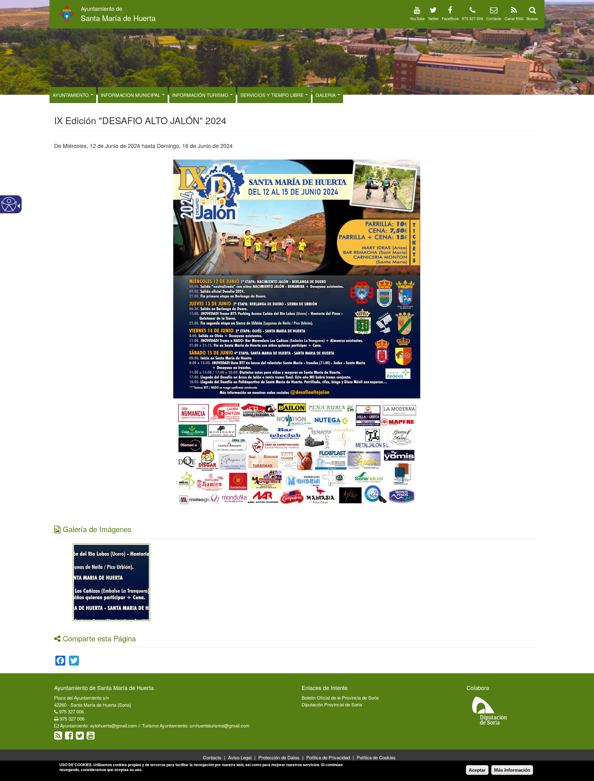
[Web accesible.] (9, 204)
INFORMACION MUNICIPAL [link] (131, 95)
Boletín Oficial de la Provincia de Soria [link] (340, 697)
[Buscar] (532, 11)
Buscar (532, 18)
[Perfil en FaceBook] (450, 11)
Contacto (493, 18)
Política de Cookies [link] (376, 757)
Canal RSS (514, 18)
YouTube (417, 18)
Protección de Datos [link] (278, 757)
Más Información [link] (512, 770)
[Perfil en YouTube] (417, 11)
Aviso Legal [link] (240, 757)
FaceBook (450, 18)
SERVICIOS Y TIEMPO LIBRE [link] (272, 95)
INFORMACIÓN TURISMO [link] (201, 95)
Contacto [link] (212, 757)
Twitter (433, 18)
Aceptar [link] (477, 770)
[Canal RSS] (514, 11)
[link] (111, 581)
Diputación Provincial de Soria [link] (332, 704)
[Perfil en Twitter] (433, 11)
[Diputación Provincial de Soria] (490, 710)
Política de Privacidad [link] (328, 757)
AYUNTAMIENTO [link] (71, 95)
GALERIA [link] (326, 95)
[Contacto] (493, 11)
